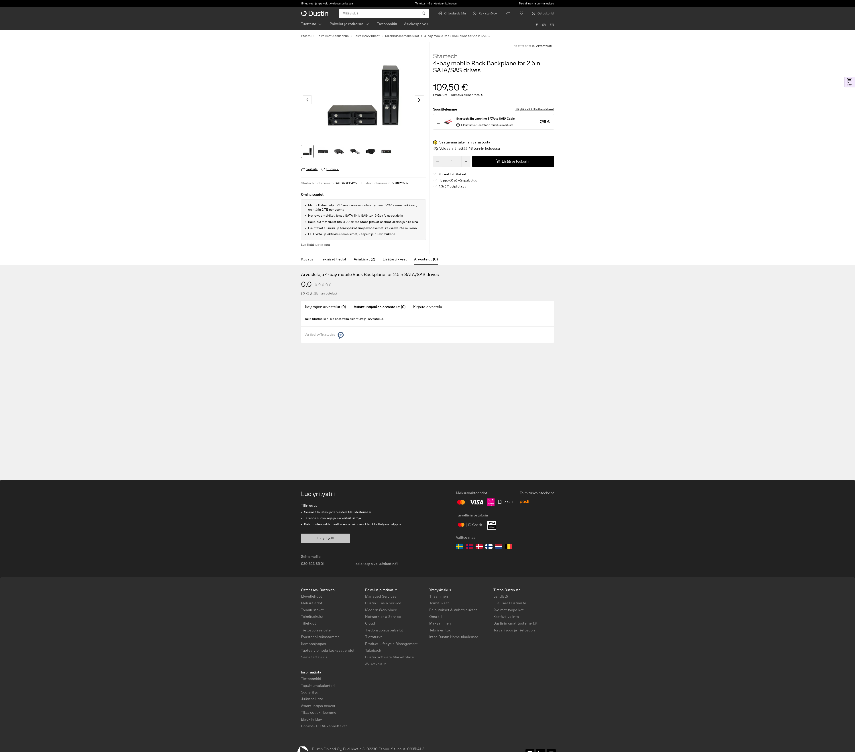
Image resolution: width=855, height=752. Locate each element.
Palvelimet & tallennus (332, 36)
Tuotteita (308, 24)
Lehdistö (500, 596)
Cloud (370, 623)
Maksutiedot (311, 603)
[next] (419, 99)
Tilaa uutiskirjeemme (318, 712)
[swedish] (459, 547)
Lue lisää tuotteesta (315, 245)
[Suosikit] (521, 13)
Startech (445, 56)
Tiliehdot (308, 623)
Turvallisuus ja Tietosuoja (514, 630)
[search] (423, 13)
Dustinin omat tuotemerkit (515, 623)
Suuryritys (309, 692)
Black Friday (311, 719)
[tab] (309, 259)
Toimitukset (439, 603)
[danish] (479, 547)
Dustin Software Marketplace (389, 657)
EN (552, 24)
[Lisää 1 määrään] (466, 161)
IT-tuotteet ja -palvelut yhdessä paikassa (327, 3)
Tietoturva (374, 637)
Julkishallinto (312, 699)
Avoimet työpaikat (508, 610)
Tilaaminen (438, 596)
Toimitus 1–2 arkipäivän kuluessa (436, 3)
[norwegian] (469, 547)
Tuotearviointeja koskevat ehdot (327, 650)
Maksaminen (440, 623)
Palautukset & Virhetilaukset (453, 610)
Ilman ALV (440, 95)
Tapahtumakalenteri (318, 685)
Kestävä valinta (506, 617)
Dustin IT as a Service (383, 603)
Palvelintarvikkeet (367, 36)
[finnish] (489, 547)
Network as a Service (383, 617)
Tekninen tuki (440, 630)
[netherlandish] (498, 547)
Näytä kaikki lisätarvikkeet (534, 109)
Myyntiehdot (311, 596)
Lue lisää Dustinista (509, 603)
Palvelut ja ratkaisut (347, 24)
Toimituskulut (312, 617)
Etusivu (306, 36)
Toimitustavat (312, 610)
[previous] (307, 99)
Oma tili (435, 617)
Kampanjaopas (313, 644)
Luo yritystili (325, 538)
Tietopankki (387, 24)
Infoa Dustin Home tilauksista (453, 637)
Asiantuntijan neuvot (318, 706)
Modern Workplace (381, 610)
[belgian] (508, 547)
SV (544, 24)
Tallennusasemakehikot (402, 36)
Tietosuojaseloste (316, 630)
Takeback (373, 650)
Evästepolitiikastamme (320, 637)
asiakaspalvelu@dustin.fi (377, 564)
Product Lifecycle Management (391, 644)
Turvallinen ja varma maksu (536, 3)
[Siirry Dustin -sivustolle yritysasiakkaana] (315, 13)
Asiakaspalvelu (416, 24)
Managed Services (380, 596)
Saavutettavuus (314, 657)
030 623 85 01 (313, 564)
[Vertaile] (508, 13)
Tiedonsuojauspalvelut (384, 630)
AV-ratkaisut (375, 664)
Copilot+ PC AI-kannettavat (324, 726)
